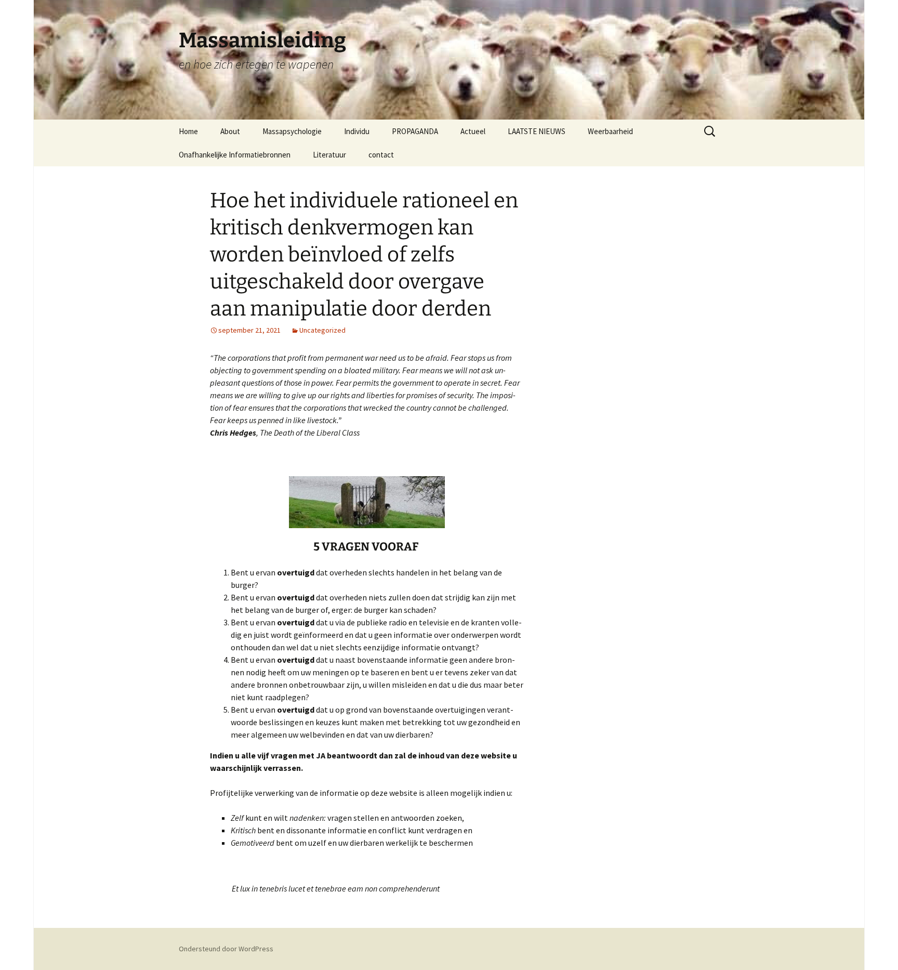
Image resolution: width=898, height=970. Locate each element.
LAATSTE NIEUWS (536, 131)
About (230, 131)
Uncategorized (322, 330)
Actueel (472, 131)
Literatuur (329, 155)
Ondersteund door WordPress (226, 948)
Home (188, 131)
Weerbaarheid (610, 131)
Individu (356, 131)
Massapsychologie (292, 131)
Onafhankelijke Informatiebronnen (234, 155)
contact (381, 155)
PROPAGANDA (415, 131)
